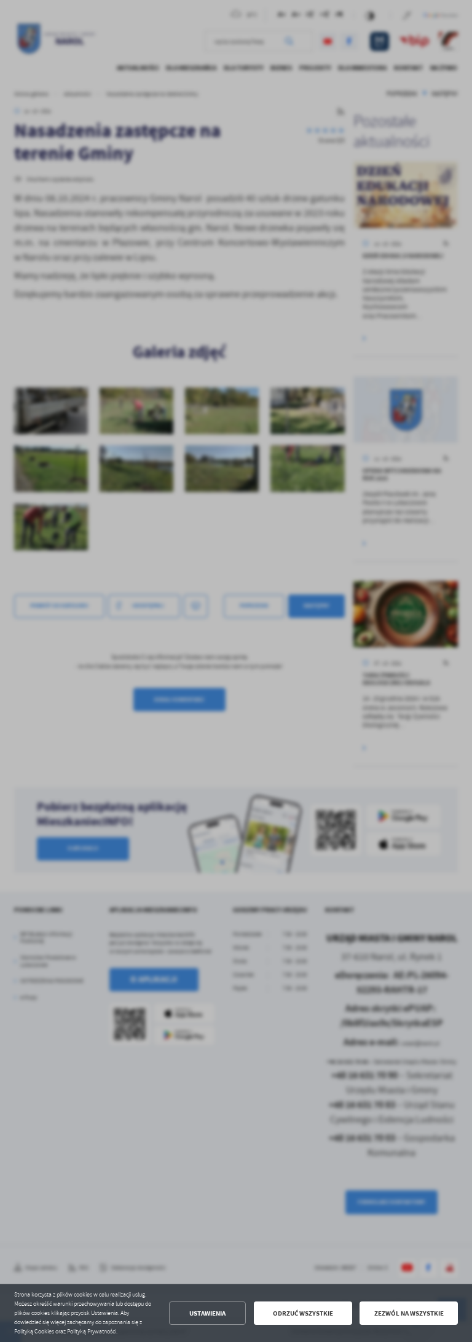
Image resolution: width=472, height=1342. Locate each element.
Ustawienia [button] (207, 1313)
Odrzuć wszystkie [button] (303, 1313)
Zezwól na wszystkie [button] (409, 1313)
